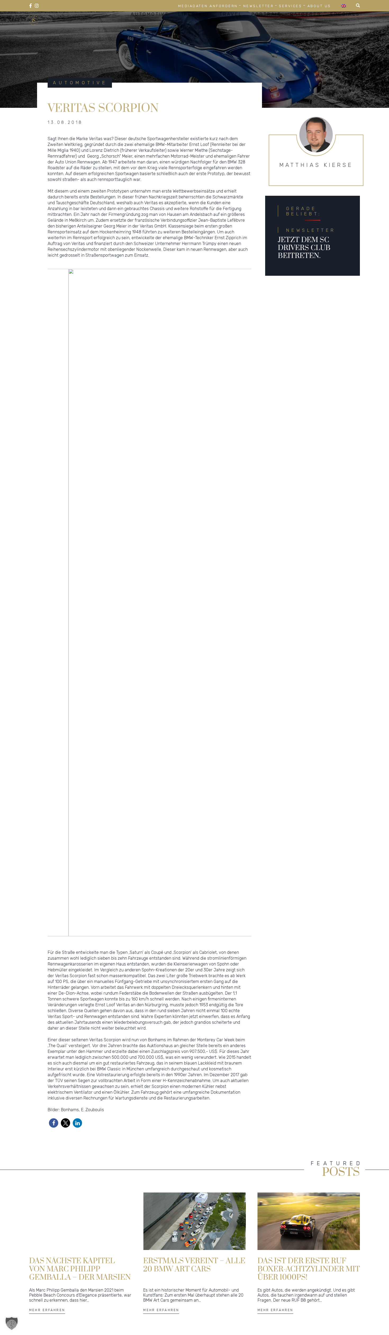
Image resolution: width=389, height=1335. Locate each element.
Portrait (266, 26)
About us (319, 6)
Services (290, 6)
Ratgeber (305, 26)
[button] (53, 1147)
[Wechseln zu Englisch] (343, 5)
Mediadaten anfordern (208, 6)
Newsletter (258, 6)
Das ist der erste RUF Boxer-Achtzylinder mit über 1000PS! (308, 1293)
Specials (345, 26)
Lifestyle (194, 26)
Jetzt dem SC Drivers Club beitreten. (304, 272)
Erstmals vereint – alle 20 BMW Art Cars (194, 1289)
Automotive (150, 26)
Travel (230, 26)
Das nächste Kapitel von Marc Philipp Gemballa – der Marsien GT (80, 1293)
